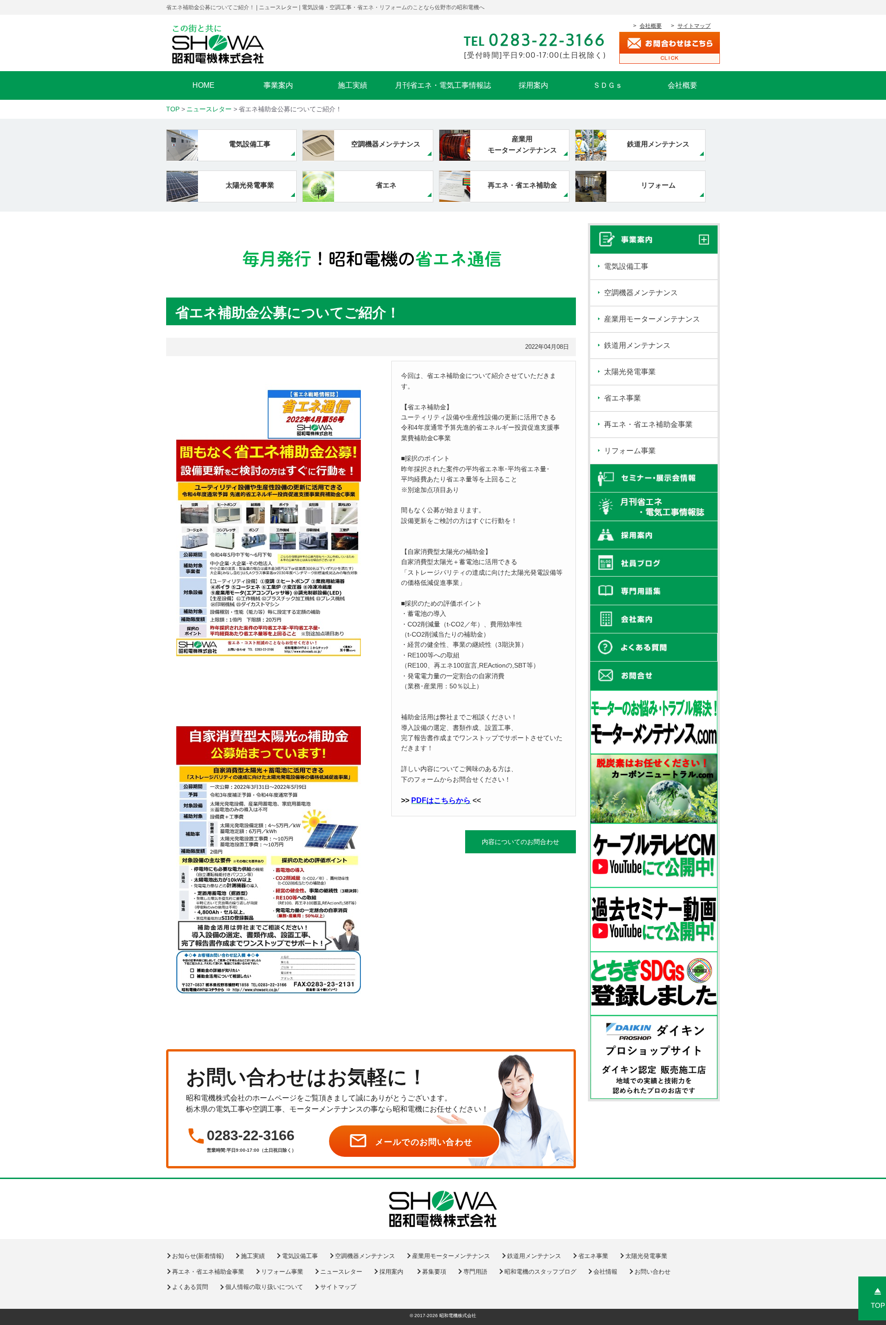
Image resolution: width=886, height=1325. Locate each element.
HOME (203, 85)
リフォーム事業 (630, 451)
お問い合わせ (652, 1271)
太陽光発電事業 (630, 372)
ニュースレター (341, 1271)
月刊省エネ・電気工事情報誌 (443, 85)
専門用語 (475, 1271)
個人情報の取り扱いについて (264, 1286)
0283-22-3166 (250, 1135)
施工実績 (352, 85)
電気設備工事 (626, 266)
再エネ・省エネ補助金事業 (648, 424)
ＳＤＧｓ (608, 85)
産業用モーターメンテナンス (652, 319)
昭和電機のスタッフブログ (540, 1271)
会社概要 (651, 26)
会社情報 (605, 1271)
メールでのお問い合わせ (424, 1142)
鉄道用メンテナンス (637, 345)
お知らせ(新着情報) (198, 1255)
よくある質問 (190, 1286)
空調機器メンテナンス (641, 293)
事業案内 (278, 85)
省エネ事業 (622, 398)
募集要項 (434, 1271)
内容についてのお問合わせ (520, 841)
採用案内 (533, 85)
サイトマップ (694, 26)
